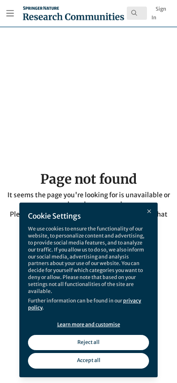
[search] (137, 13)
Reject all (88, 342)
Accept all (88, 360)
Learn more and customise (88, 324)
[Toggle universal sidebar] (10, 13)
